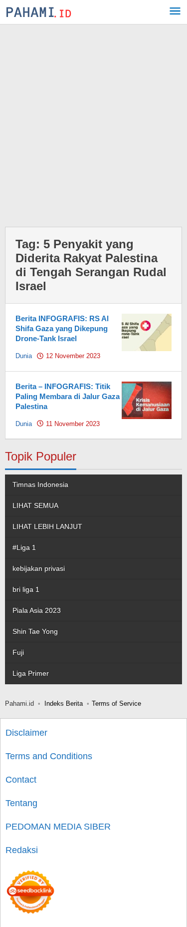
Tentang (21, 803)
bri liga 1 (25, 589)
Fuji (18, 652)
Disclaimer (26, 733)
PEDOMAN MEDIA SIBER (58, 827)
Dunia (23, 356)
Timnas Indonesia (40, 484)
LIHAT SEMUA (35, 505)
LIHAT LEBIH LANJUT (47, 526)
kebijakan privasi (38, 568)
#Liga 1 (24, 547)
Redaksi (21, 850)
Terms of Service (116, 703)
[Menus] (175, 12)
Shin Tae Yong (35, 631)
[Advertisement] (93, 123)
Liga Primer (30, 673)
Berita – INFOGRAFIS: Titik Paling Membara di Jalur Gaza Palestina (67, 396)
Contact (20, 780)
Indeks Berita (63, 703)
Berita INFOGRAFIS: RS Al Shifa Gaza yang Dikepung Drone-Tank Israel (62, 328)
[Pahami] (38, 12)
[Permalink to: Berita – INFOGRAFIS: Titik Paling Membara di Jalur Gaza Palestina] (147, 400)
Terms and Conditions (48, 756)
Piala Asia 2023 (36, 610)
